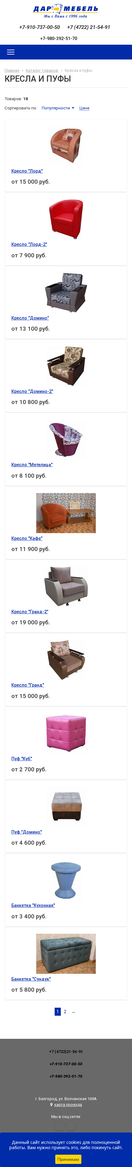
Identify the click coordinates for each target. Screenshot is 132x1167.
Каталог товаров (42, 70)
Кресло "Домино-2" (32, 391)
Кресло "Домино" (30, 318)
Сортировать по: (21, 107)
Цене (84, 107)
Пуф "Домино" (26, 832)
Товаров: (13, 98)
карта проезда (68, 1104)
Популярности (56, 107)
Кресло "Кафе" (26, 538)
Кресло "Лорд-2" (29, 244)
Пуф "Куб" (21, 758)
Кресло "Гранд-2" (29, 611)
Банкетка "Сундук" (31, 979)
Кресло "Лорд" (27, 171)
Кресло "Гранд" (27, 685)
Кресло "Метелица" (31, 464)
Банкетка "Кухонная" (33, 905)
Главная (12, 70)
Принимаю (68, 1159)
